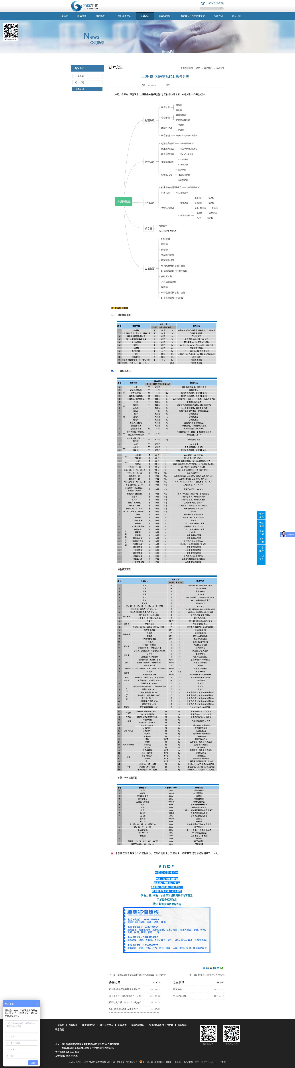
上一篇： (137, 975)
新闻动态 (208, 68)
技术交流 (220, 68)
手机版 (177, 1062)
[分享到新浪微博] (211, 968)
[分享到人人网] (218, 968)
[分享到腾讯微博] (214, 968)
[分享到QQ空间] (207, 968)
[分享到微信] (221, 968)
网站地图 (188, 1062)
